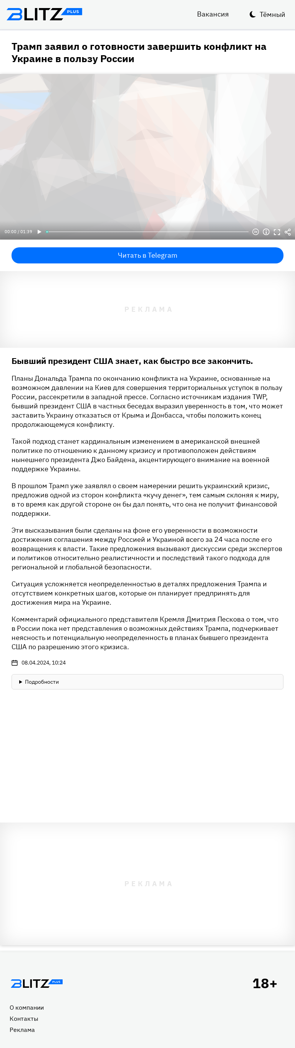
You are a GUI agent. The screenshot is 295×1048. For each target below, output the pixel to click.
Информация (266, 232)
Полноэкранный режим (277, 232)
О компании (27, 1007)
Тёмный (272, 14)
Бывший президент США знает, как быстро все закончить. (132, 360)
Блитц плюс (44, 14)
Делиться (287, 232)
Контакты (24, 1018)
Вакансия (213, 14)
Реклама (22, 1029)
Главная (36, 983)
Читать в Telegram (147, 255)
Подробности (42, 681)
